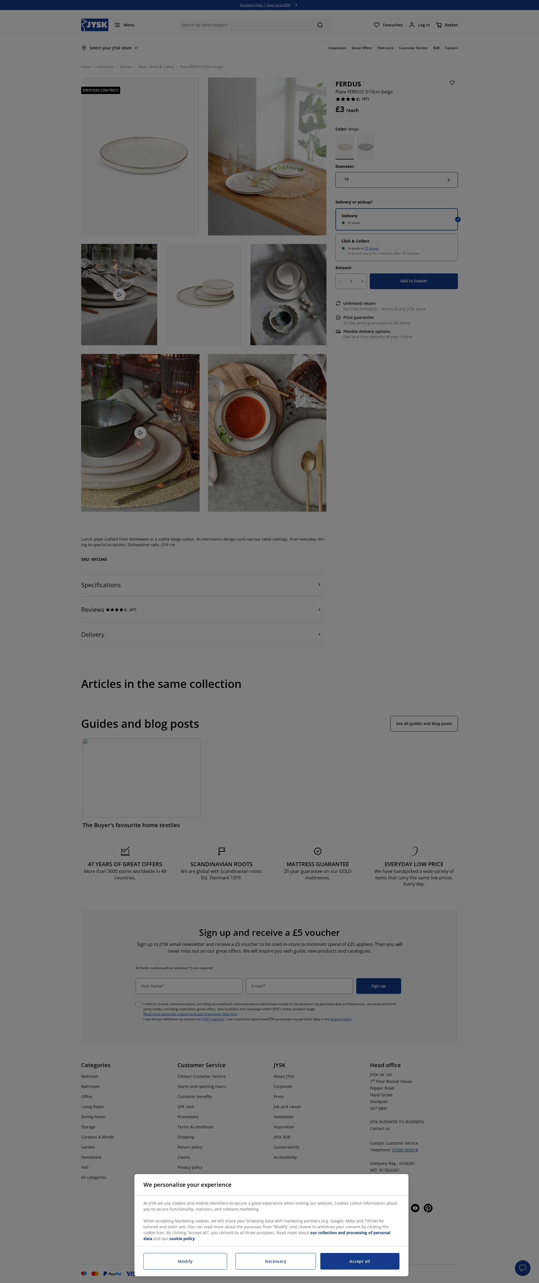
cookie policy (182, 1238)
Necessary (275, 1261)
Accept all (360, 1261)
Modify (185, 1261)
